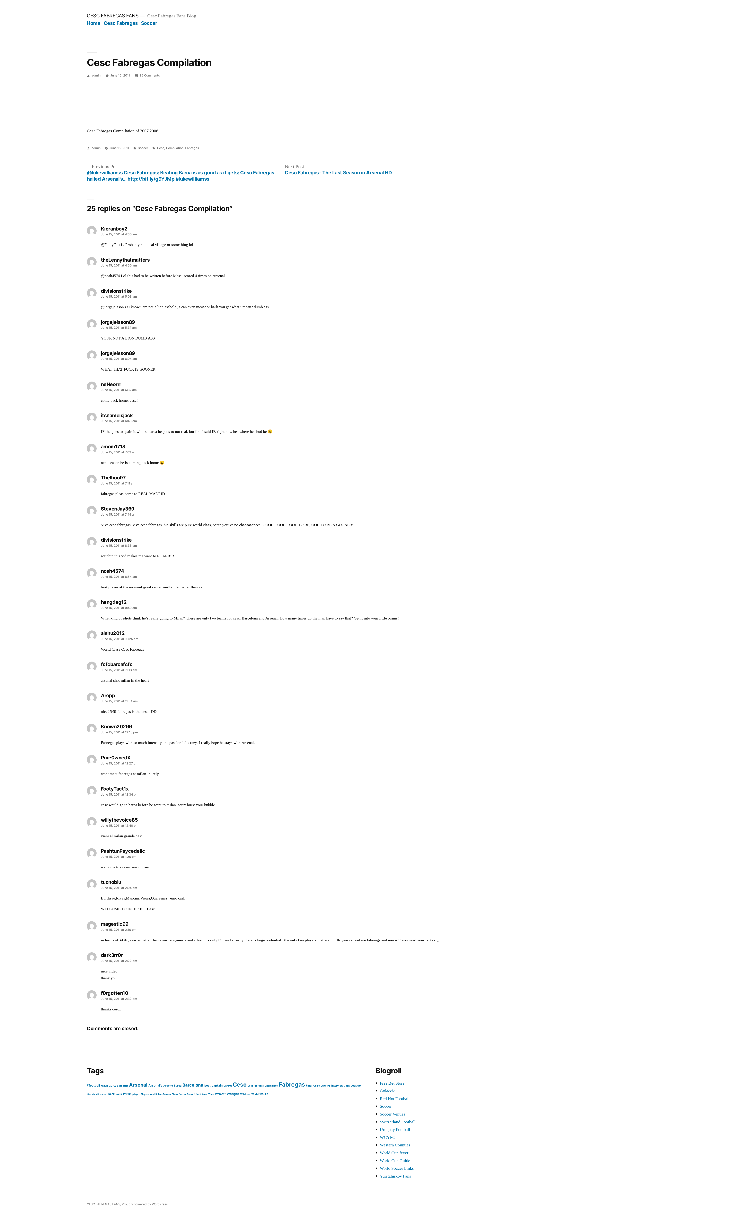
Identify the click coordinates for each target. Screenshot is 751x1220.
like (89, 1094)
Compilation (174, 148)
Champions (271, 1085)
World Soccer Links (397, 1168)
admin (96, 75)
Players (145, 1094)
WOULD (264, 1094)
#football (93, 1085)
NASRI (111, 1094)
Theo (211, 1094)
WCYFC (387, 1137)
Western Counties (395, 1145)
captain (217, 1085)
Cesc (160, 148)
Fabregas (192, 148)
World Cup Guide (395, 1160)
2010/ (112, 1085)
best (207, 1085)
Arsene (168, 1085)
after (125, 1085)
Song (190, 1094)
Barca (177, 1085)
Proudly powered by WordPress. (145, 1204)
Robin (158, 1094)
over (119, 1094)
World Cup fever (394, 1153)
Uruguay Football (395, 1129)
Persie (127, 1094)
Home (93, 23)
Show (175, 1094)
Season (167, 1094)
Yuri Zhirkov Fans (395, 1176)
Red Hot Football (395, 1098)
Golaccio (387, 1091)
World (255, 1094)
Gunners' (325, 1085)
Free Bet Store (392, 1083)
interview (337, 1085)
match (103, 1094)
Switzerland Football (398, 1122)
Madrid (95, 1094)
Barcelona (192, 1085)
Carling (228, 1085)
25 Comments (149, 75)
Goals (316, 1085)
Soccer (149, 23)
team (204, 1094)
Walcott (220, 1094)
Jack (347, 1085)
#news (104, 1085)
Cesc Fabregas (121, 23)
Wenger (233, 1094)
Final (309, 1085)
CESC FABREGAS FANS (112, 16)
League (356, 1085)
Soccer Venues (392, 1114)
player (136, 1094)
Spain (197, 1094)
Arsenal (138, 1085)
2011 (119, 1086)
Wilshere (245, 1094)
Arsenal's (155, 1085)
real (152, 1094)
